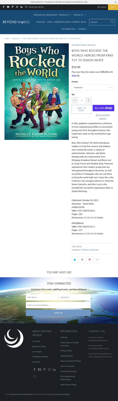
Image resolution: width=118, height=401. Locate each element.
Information (68, 29)
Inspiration (94, 250)
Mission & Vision (39, 346)
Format (75, 82)
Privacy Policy (66, 351)
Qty (73, 94)
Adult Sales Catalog (68, 385)
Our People (36, 352)
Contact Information (68, 371)
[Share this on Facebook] (82, 260)
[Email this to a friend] (97, 260)
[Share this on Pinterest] (90, 260)
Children (84, 250)
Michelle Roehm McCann (84, 45)
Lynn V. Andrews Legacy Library (63, 22)
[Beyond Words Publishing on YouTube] (8, 7)
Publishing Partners (40, 357)
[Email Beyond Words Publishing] (26, 7)
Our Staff (36, 362)
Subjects (78, 15)
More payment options (103, 117)
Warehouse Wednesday (46, 15)
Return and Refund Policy (70, 361)
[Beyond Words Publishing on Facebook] (3, 7)
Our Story (36, 341)
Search (82, 29)
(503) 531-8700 (36, 7)
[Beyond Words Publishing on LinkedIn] (21, 7)
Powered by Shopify (62, 394)
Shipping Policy (66, 356)
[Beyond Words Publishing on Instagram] (17, 7)
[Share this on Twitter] (75, 260)
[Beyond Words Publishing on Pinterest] (12, 7)
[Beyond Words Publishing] (16, 22)
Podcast (41, 22)
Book (79, 246)
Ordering (63, 337)
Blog (83, 22)
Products (64, 15)
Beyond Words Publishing (21, 394)
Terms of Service (67, 366)
